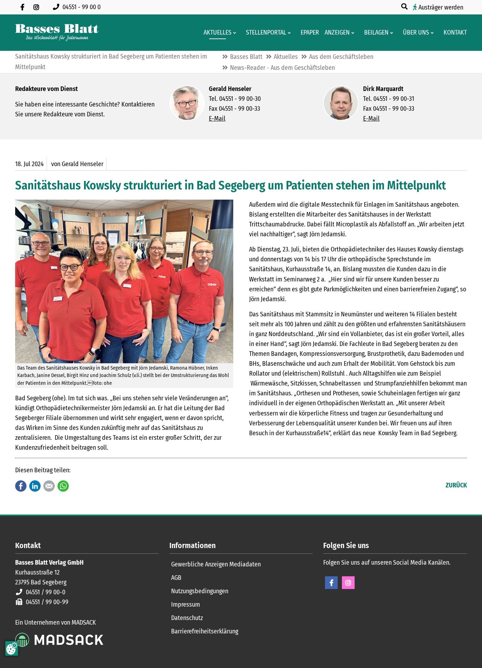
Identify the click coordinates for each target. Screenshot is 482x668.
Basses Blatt (246, 57)
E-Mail (217, 118)
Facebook (20, 486)
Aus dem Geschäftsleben (341, 57)
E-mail (49, 486)
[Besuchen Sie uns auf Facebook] (22, 7)
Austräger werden (440, 7)
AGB (176, 578)
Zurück (456, 485)
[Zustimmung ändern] (11, 648)
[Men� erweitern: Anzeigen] (354, 32)
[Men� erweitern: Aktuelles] (235, 32)
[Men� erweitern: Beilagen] (392, 32)
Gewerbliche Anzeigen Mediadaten (216, 564)
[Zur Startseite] (56, 32)
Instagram (348, 582)
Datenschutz (187, 618)
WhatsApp (63, 486)
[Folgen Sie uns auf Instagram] (36, 7)
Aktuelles (286, 57)
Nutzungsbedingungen (199, 591)
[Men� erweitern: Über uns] (433, 32)
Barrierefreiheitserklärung (204, 631)
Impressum (185, 604)
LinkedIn (35, 486)
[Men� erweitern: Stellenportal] (290, 32)
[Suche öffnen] (405, 6)
